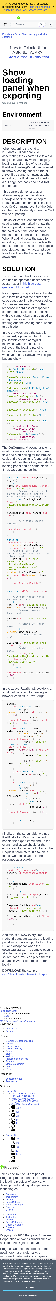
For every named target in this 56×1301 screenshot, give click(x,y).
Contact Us (11, 1091)
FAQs (8, 1069)
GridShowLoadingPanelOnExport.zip (27, 974)
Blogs (9, 1054)
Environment (22, 114)
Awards (9, 1199)
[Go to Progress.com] (9, 1168)
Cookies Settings (28, 1295)
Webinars (11, 1056)
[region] (28, 1280)
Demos (9, 1043)
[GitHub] (13, 1127)
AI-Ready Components (25, 1021)
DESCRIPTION (24, 141)
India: (23, 1099)
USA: (23, 1093)
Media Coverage (14, 1204)
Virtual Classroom (15, 1064)
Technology (12, 1197)
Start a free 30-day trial (28, 57)
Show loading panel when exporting (25, 84)
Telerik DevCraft (8, 1011)
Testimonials (12, 1081)
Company (11, 1194)
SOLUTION (19, 269)
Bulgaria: (24, 1101)
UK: (22, 1096)
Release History (14, 1048)
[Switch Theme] (51, 24)
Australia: (25, 1104)
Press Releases (14, 1202)
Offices (9, 1210)
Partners (10, 1061)
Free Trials (11, 1028)
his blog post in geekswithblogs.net (23, 285)
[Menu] (5, 24)
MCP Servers (7, 1021)
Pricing (9, 1031)
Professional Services (17, 1059)
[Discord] (13, 1130)
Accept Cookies (28, 1287)
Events (9, 1066)
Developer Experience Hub (19, 1041)
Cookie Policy (38, 1276)
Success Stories (14, 1079)
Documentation (13, 1046)
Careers (10, 1207)
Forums (9, 1051)
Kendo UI (5, 1016)
